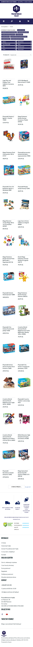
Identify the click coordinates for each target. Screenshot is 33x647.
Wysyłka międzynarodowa (8, 577)
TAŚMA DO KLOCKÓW (23, 32)
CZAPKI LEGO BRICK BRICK (8, 34)
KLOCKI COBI (19, 34)
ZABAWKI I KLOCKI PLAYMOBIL (9, 32)
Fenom (9, 642)
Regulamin (4, 571)
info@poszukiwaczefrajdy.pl (8, 640)
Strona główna (4, 26)
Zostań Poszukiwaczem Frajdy (9, 549)
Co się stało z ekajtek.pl (8, 551)
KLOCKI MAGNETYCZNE (17, 38)
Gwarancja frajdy (6, 546)
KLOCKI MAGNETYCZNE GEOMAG (18, 36)
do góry (27, 487)
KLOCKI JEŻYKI (5, 36)
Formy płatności (5, 568)
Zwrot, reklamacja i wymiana (9, 562)
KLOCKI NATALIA (6, 38)
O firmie (3, 543)
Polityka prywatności (7, 574)
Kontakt (3, 554)
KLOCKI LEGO (21, 30)
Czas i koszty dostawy (7, 565)
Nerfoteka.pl (17, 624)
